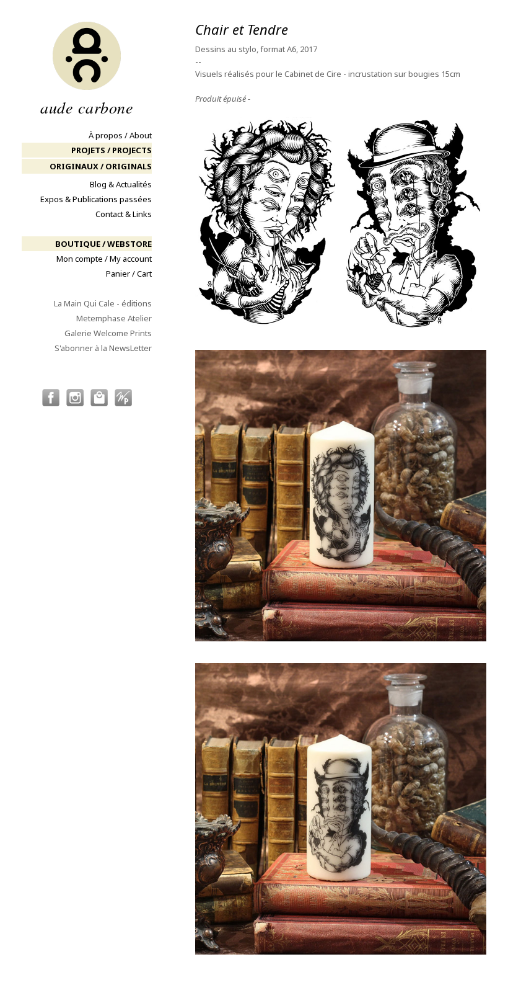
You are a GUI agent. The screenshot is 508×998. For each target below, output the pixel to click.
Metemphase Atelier (114, 318)
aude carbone (86, 105)
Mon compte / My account (104, 258)
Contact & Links (123, 214)
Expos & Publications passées (96, 199)
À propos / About (120, 135)
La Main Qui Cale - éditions (103, 303)
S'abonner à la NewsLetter (103, 348)
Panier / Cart (129, 273)
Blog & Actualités (121, 184)
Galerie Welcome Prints (108, 333)
